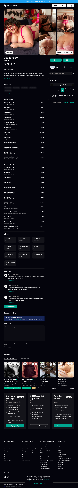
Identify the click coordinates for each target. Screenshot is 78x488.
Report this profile (69, 102)
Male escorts (43, 455)
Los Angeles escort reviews (29, 447)
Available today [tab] (24, 358)
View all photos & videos (65, 52)
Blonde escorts (44, 466)
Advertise (60, 447)
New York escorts (8, 445)
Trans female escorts (46, 445)
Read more (7, 78)
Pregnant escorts (44, 457)
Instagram (44, 1)
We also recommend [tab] (10, 358)
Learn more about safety (39, 426)
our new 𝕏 (35, 1)
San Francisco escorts (10, 449)
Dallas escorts (8, 455)
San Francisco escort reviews (30, 449)
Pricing (60, 456)
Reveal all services (9, 94)
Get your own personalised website (65, 449)
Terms (16, 484)
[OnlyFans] (14, 64)
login (14, 319)
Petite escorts (44, 464)
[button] (69, 67)
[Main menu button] (70, 5)
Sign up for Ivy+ (15, 426)
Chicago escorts (8, 451)
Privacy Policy (31, 343)
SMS (57, 60)
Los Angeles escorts (9, 447)
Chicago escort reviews (28, 451)
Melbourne (9, 61)
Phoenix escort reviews (28, 457)
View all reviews (10, 306)
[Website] (5, 64)
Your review (7, 323)
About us (60, 464)
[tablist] (39, 358)
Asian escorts (43, 449)
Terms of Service (40, 343)
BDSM (41, 459)
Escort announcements (64, 458)
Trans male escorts (45, 447)
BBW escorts (43, 453)
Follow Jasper (70, 67)
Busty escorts (43, 462)
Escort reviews (62, 454)
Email (69, 60)
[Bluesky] (8, 64)
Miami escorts (8, 459)
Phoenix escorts (8, 457)
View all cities (7, 461)
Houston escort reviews (28, 453)
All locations (61, 462)
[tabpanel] (39, 375)
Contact (60, 468)
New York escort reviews (28, 445)
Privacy (21, 484)
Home (59, 445)
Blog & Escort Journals (64, 460)
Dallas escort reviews (27, 455)
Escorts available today (46, 451)
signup (19, 319)
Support (60, 466)
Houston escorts (8, 453)
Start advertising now (63, 426)
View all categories (45, 468)
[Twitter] (11, 64)
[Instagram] (5, 477)
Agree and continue (39, 483)
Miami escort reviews (27, 459)
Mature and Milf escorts (46, 461)
